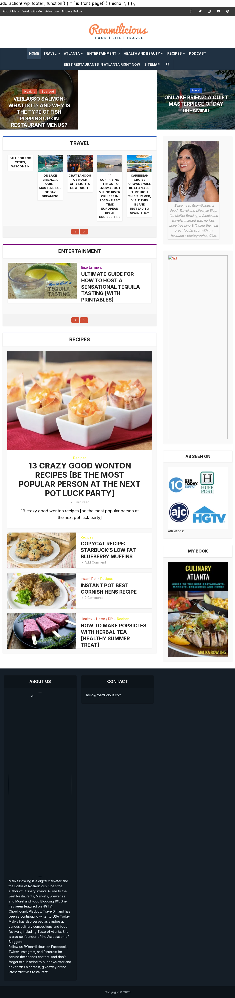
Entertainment (101, 53)
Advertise (52, 11)
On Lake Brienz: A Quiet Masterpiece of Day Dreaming (196, 103)
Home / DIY (104, 619)
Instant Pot (88, 579)
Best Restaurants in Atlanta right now (102, 64)
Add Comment (95, 562)
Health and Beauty (142, 53)
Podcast (197, 53)
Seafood (48, 91)
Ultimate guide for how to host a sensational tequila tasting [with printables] (110, 287)
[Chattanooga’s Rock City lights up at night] (80, 163)
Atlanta (72, 53)
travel (196, 90)
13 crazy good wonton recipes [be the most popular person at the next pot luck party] (79, 479)
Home (34, 53)
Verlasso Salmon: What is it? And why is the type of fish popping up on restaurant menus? (39, 112)
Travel (49, 53)
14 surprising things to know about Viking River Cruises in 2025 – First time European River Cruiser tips (110, 196)
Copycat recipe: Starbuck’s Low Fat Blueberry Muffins (108, 550)
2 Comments (94, 598)
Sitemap (152, 64)
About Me (10, 11)
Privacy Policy (72, 11)
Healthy (29, 91)
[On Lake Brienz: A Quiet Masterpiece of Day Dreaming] (50, 163)
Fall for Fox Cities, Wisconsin (20, 162)
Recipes (174, 53)
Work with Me (32, 11)
